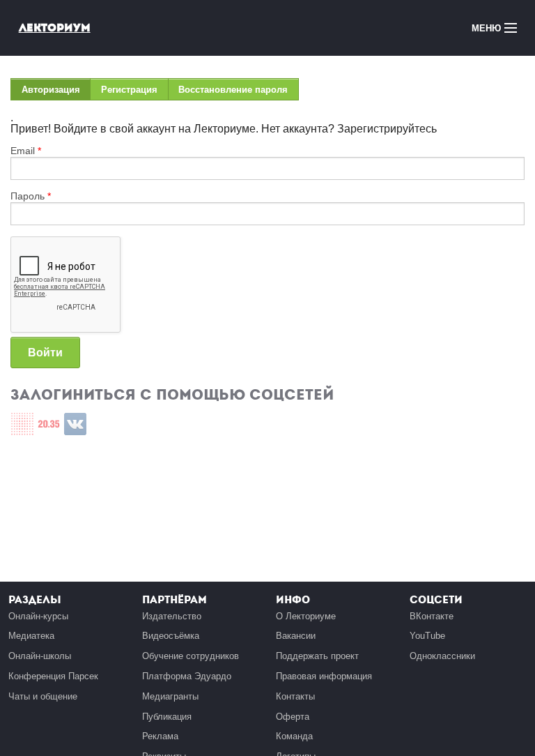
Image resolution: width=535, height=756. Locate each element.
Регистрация (129, 89)
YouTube (427, 635)
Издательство (171, 616)
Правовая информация (324, 676)
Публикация (167, 716)
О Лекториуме (306, 616)
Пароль (30, 196)
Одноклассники (442, 656)
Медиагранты (170, 696)
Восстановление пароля (233, 89)
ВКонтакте (431, 616)
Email (25, 151)
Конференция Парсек (53, 676)
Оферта (292, 716)
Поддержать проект (317, 656)
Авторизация (56, 92)
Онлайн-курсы (38, 616)
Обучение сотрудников (190, 656)
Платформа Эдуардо (186, 676)
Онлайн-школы (39, 656)
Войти (45, 352)
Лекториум (55, 27)
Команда (294, 736)
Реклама (160, 736)
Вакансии (296, 635)
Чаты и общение (42, 696)
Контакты (295, 696)
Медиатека (31, 635)
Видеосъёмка (170, 635)
